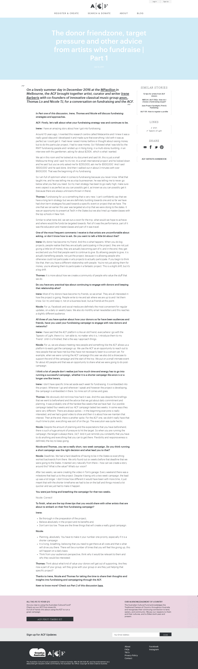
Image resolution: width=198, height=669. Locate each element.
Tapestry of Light (155, 131)
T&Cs (127, 652)
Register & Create (66, 13)
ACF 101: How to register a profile (154, 112)
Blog (140, 13)
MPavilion (108, 89)
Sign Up (165, 1)
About (124, 13)
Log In (155, 1)
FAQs (127, 650)
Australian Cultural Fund (99, 6)
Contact (128, 658)
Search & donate (99, 13)
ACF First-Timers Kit (50, 619)
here (100, 586)
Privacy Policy (131, 656)
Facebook (153, 647)
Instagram (154, 650)
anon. (123, 97)
